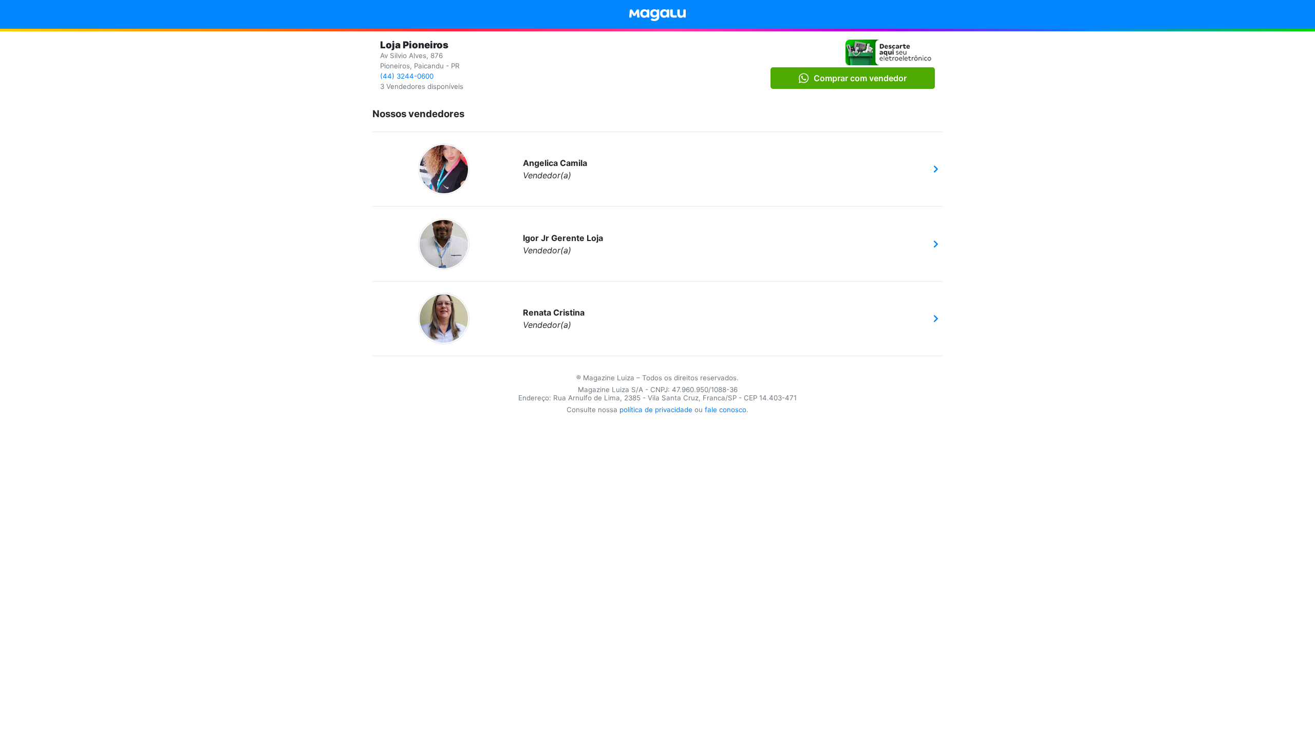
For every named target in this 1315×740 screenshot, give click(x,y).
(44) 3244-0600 (407, 76)
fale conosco (725, 409)
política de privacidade (655, 409)
